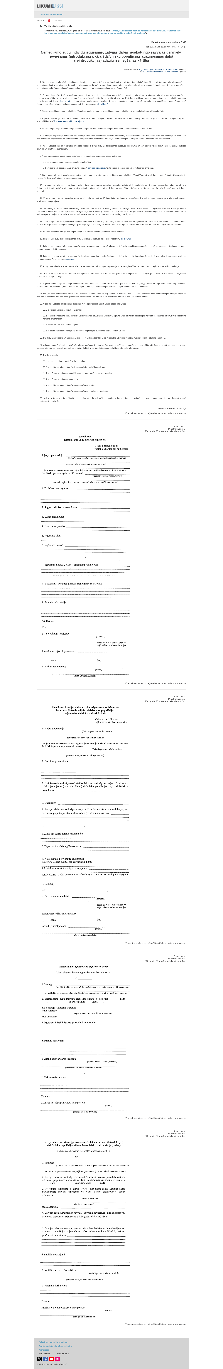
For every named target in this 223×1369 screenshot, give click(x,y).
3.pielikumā (126, 239)
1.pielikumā (65, 101)
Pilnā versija (44, 1354)
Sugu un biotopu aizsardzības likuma (155, 69)
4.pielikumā (69, 259)
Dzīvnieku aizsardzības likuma (156, 72)
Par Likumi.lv (63, 1354)
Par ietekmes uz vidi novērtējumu (69, 121)
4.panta (174, 69)
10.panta (174, 72)
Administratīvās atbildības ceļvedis (55, 1346)
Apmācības (44, 1350)
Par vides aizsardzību (96, 168)
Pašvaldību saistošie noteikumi (53, 1342)
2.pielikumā (103, 104)
